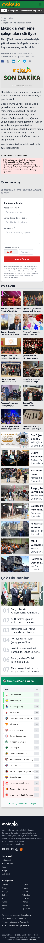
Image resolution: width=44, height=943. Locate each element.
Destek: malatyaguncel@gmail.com (16, 915)
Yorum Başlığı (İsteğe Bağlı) (15, 218)
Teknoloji (26, 895)
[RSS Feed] (21, 849)
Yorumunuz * (9, 228)
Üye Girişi (6, 874)
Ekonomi (25, 888)
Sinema (25, 898)
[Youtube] (16, 849)
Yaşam (4, 905)
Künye (4, 870)
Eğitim (25, 891)
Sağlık (4, 895)
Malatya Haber (7, 18)
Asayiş (4, 888)
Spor (4, 898)
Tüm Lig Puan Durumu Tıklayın (23, 803)
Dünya (25, 902)
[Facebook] (3, 849)
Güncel (5, 884)
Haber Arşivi (7, 860)
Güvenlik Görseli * (11, 247)
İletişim (5, 867)
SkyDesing (33, 940)
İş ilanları (26, 909)
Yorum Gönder (22, 259)
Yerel (4, 909)
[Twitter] (7, 849)
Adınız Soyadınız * (11, 208)
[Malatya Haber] (11, 4)
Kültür (3, 20)
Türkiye (5, 891)
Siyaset (25, 884)
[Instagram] (12, 849)
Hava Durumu (7, 863)
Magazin (26, 905)
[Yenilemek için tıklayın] (11, 251)
